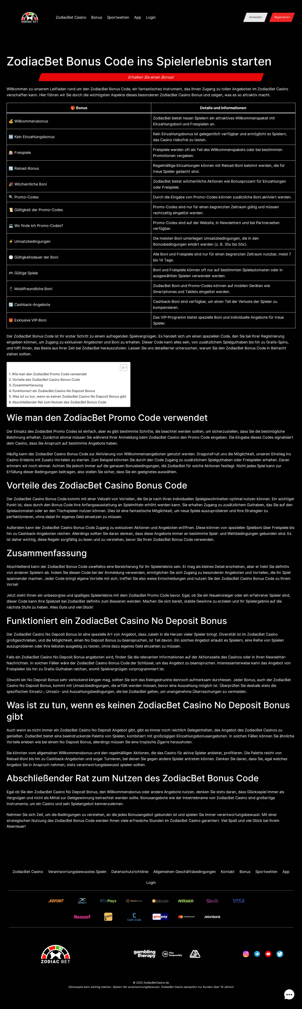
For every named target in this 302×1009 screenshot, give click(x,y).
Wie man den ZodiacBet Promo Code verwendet (49, 374)
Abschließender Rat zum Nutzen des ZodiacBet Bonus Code (59, 402)
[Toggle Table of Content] (121, 367)
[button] (289, 995)
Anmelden (256, 17)
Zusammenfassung (28, 385)
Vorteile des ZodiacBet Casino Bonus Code (46, 380)
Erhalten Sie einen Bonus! (151, 77)
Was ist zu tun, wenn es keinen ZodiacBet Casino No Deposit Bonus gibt (69, 396)
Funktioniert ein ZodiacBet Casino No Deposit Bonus (54, 391)
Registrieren (282, 17)
